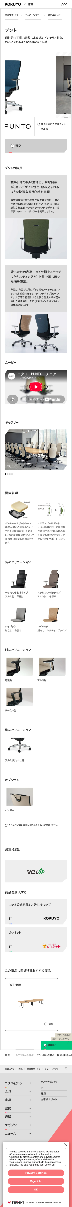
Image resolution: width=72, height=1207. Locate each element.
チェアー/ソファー (33, 15)
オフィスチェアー (55, 15)
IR (42, 1087)
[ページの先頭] (66, 1069)
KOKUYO (9, 1068)
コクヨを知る (13, 1083)
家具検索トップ (11, 15)
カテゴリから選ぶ (25, 1055)
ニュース (10, 1133)
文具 (8, 1091)
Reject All (36, 1181)
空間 (8, 1108)
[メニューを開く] (64, 4)
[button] (36, 387)
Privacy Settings (36, 1172)
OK (36, 1189)
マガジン (11, 1125)
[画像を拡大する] (36, 449)
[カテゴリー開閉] (28, 1083)
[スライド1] (65, 113)
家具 (30, 4)
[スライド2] (67, 113)
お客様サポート (49, 1099)
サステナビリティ (49, 1082)
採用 (43, 1093)
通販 (8, 1116)
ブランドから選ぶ (45, 1055)
